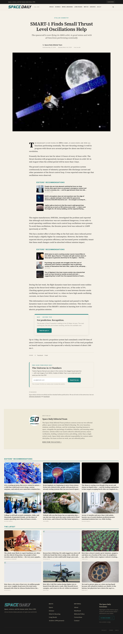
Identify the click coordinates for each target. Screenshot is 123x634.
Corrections (78, 617)
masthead (47, 396)
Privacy (104, 630)
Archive (92, 6)
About (99, 6)
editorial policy (79, 438)
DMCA (117, 630)
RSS (109, 622)
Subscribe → (107, 618)
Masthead (77, 611)
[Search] (113, 7)
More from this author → (52, 442)
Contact (76, 621)
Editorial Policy (79, 614)
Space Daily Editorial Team (53, 45)
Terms (111, 630)
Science (57, 6)
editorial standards (35, 396)
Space (51, 6)
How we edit (77, 47)
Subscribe (110, 1)
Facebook (40, 355)
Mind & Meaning (67, 6)
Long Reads (78, 6)
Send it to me (74, 380)
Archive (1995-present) (56, 621)
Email (46, 355)
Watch (86, 6)
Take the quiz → (44, 330)
